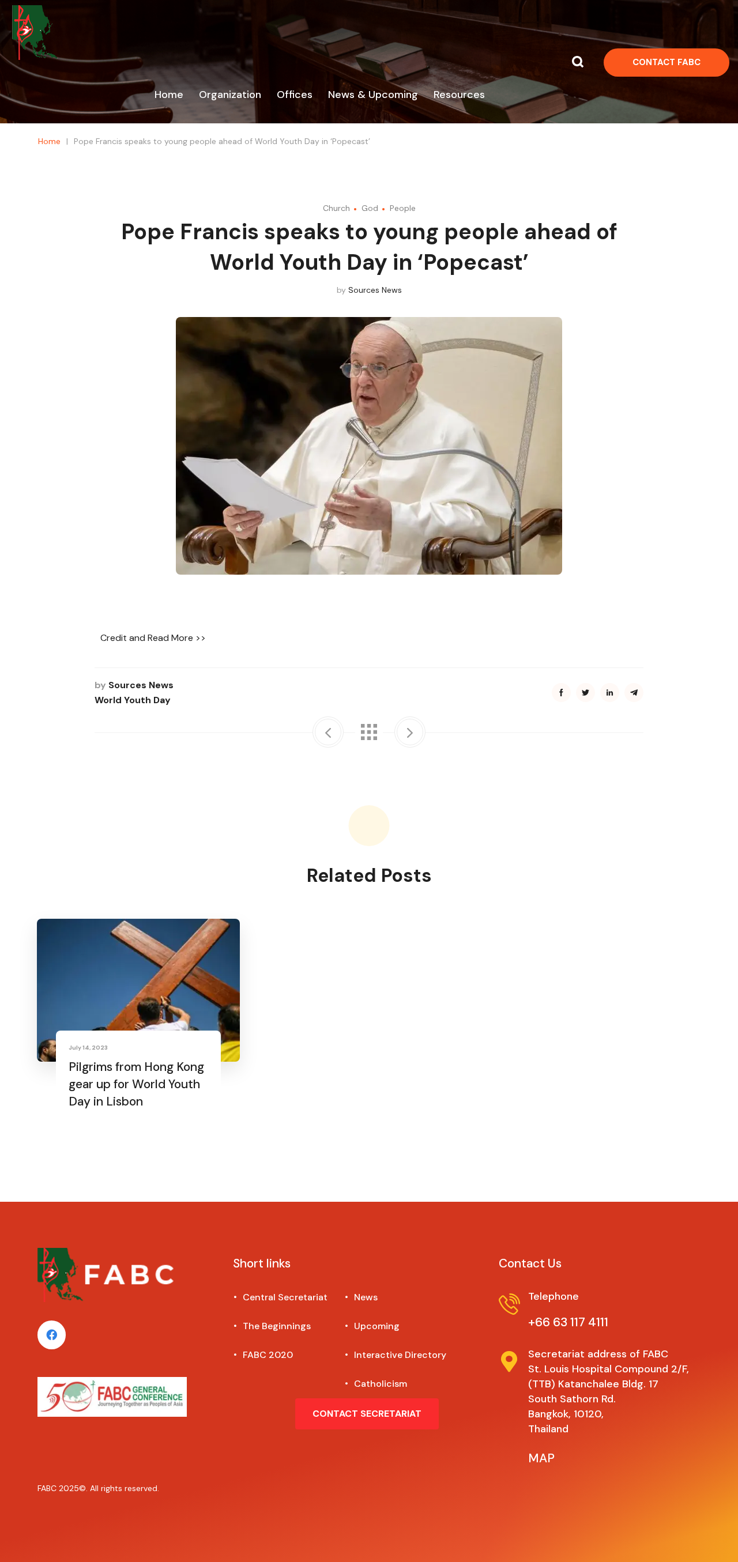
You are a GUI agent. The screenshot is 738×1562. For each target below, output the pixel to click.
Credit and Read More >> (153, 638)
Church (336, 208)
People (403, 208)
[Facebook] (51, 1334)
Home (49, 141)
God (370, 208)
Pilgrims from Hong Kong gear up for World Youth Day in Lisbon (136, 1084)
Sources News (375, 290)
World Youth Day (133, 700)
